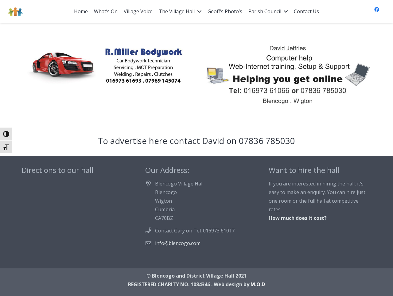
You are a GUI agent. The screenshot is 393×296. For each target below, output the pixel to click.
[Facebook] (377, 9)
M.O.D (258, 284)
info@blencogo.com (177, 243)
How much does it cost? (298, 218)
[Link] (15, 11)
